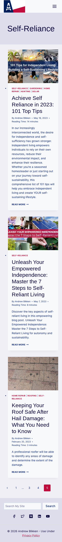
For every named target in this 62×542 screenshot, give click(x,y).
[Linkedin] (39, 516)
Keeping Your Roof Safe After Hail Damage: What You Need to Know (30, 418)
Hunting (25, 91)
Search (50, 506)
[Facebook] (14, 516)
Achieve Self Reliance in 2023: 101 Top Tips (33, 104)
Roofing (32, 395)
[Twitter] (22, 516)
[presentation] (33, 66)
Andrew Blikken (23, 118)
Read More (20, 204)
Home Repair (19, 395)
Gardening (36, 88)
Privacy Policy (31, 535)
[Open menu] (54, 6)
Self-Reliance (20, 88)
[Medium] (31, 516)
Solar (35, 91)
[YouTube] (47, 516)
